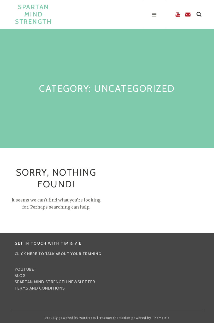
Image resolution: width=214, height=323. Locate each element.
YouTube (24, 269)
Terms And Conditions (40, 288)
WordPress (87, 318)
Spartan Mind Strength (33, 14)
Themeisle (161, 318)
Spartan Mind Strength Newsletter (55, 282)
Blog (20, 275)
